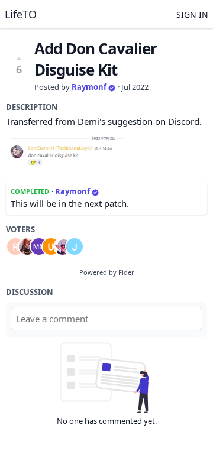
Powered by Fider (106, 272)
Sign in (192, 14)
